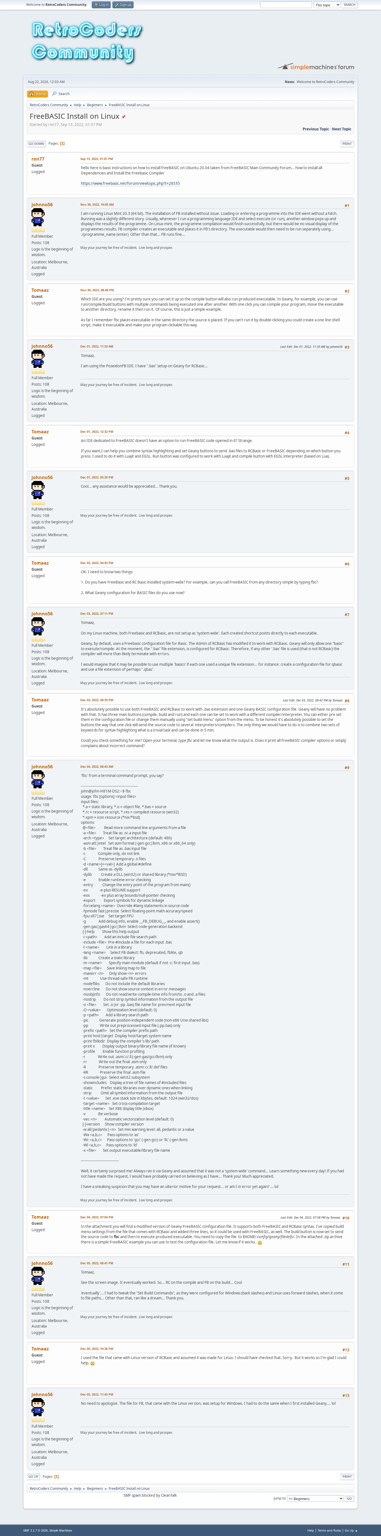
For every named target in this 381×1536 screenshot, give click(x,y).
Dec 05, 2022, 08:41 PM (96, 1263)
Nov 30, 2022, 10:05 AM (97, 204)
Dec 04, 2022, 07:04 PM (96, 1217)
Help (310, 1530)
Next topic (341, 129)
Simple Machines (60, 1530)
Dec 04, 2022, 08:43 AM (96, 766)
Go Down (36, 144)
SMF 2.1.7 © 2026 (35, 1530)
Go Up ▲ (351, 1530)
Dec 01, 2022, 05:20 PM (96, 477)
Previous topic (316, 129)
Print (347, 144)
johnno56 (42, 204)
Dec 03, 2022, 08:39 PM (96, 700)
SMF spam (132, 1495)
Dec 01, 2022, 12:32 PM (96, 431)
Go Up (33, 1476)
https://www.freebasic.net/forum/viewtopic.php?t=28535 (130, 183)
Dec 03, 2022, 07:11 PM (96, 613)
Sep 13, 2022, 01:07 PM (96, 159)
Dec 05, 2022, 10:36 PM (96, 1349)
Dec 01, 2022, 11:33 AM (96, 346)
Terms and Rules (329, 1530)
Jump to (279, 1498)
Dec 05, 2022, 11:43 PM (96, 1394)
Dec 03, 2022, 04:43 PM (96, 563)
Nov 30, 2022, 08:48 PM (97, 290)
